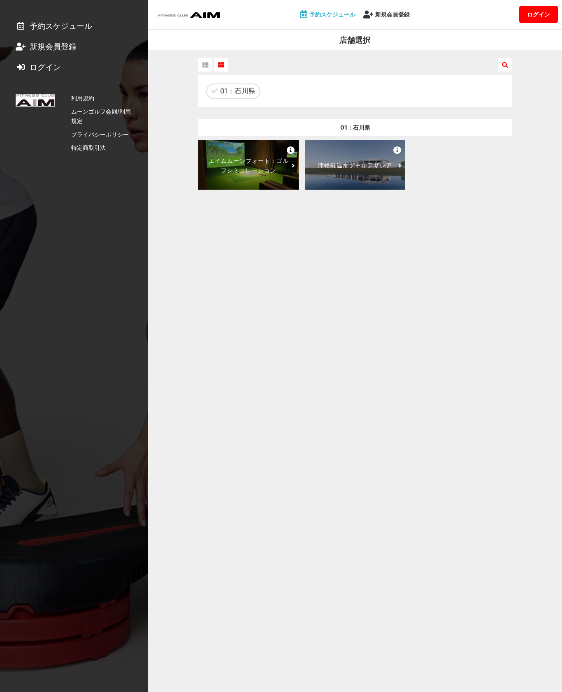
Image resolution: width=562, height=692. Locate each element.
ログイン (538, 14)
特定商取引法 (88, 147)
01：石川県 (236, 91)
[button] (205, 65)
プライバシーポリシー (100, 134)
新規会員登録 (392, 14)
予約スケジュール (332, 14)
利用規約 (82, 98)
